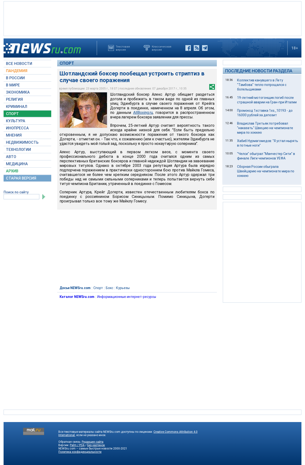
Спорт (67, 63)
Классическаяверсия (161, 48)
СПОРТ (12, 113)
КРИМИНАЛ (16, 106)
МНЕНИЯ (14, 135)
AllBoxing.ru (143, 112)
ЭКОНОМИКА (18, 92)
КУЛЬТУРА (15, 121)
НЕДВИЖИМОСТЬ (22, 142)
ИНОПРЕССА (17, 128)
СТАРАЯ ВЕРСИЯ (21, 178)
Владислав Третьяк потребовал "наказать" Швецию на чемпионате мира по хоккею (265, 128)
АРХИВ (12, 171)
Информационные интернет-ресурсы (126, 297)
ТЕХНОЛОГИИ (18, 149)
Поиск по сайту (16, 192)
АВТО (11, 156)
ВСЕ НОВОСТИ (19, 63)
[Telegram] (205, 48)
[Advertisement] (152, 18)
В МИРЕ (13, 85)
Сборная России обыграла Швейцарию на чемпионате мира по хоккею (265, 171)
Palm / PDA (77, 445)
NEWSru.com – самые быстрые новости (85, 448)
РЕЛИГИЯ (14, 99)
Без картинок (96, 445)
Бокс (109, 288)
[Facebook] (188, 48)
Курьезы (123, 288)
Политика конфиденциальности (80, 452)
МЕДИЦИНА (17, 164)
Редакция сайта (92, 442)
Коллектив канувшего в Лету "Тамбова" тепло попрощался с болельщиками (261, 84)
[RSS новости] (196, 48)
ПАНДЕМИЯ (16, 71)
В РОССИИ (15, 78)
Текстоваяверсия (123, 48)
